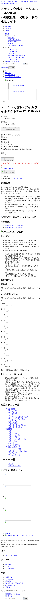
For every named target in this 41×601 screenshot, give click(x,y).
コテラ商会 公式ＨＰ (16, 45)
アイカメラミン (13, 411)
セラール (11, 431)
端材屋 (10, 43)
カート (7, 30)
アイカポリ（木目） (15, 455)
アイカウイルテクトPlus (13, 77)
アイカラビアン (13, 413)
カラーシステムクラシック (17, 425)
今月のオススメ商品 (11, 555)
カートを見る (9, 568)
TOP (6, 71)
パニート (11, 443)
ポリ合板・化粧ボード (12, 447)
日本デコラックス (14, 466)
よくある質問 (13, 51)
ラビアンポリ (13, 453)
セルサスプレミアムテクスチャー (19, 417)
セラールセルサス (14, 435)
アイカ (10, 464)
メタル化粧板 (13, 423)
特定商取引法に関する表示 (17, 55)
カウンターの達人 (14, 40)
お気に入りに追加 (9, 172)
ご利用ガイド (13, 49)
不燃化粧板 (8, 429)
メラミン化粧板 (10, 75)
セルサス (11, 415)
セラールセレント (14, 433)
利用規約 (11, 53)
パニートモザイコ (14, 445)
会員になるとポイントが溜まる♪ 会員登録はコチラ (11, 128)
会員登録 (8, 26)
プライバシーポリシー (16, 57)
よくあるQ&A (9, 579)
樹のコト (11, 38)
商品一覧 (8, 73)
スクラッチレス (13, 421)
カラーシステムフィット (16, 427)
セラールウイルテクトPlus (17, 439)
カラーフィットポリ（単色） (18, 451)
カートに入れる (9, 160)
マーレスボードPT (14, 449)
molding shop (12, 41)
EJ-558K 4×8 (18, 227)
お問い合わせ (13, 59)
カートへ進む (18, 178)
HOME (7, 34)
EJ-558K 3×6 (18, 225)
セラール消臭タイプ (15, 437)
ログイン (8, 28)
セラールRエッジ (14, 441)
